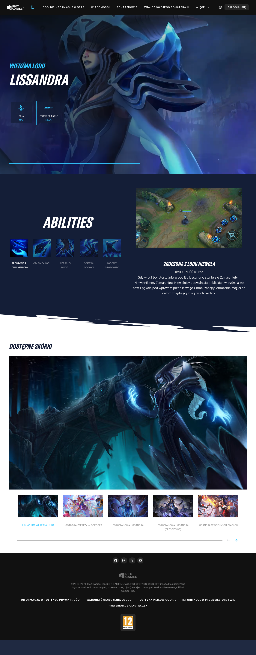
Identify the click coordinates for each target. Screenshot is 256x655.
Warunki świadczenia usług (109, 599)
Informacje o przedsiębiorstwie (208, 599)
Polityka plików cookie (157, 599)
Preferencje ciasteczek (128, 605)
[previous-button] (228, 540)
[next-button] (236, 540)
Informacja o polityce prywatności (51, 599)
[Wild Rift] (32, 7)
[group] (65, 254)
